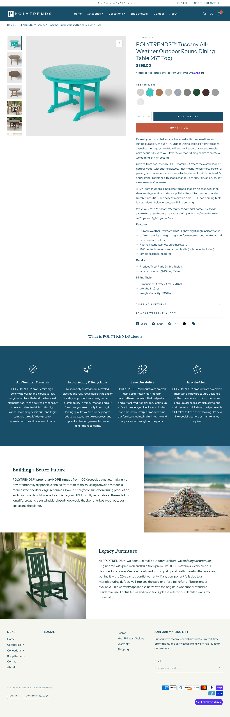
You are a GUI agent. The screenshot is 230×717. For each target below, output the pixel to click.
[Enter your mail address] (219, 668)
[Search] (204, 13)
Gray (187, 92)
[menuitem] (77, 14)
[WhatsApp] (185, 323)
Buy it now (179, 127)
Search (122, 633)
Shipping (123, 649)
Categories (94, 13)
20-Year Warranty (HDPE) (156, 313)
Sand (168, 92)
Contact (159, 13)
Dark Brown (205, 92)
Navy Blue (177, 92)
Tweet (160, 323)
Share (144, 323)
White (140, 101)
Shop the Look (139, 13)
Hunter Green (196, 92)
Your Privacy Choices (131, 638)
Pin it (175, 323)
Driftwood (140, 92)
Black (215, 92)
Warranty (124, 644)
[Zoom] (119, 43)
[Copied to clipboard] (194, 323)
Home (78, 13)
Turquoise (149, 92)
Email (158, 661)
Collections (116, 13)
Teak (159, 92)
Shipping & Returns (151, 304)
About (173, 13)
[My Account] (211, 13)
